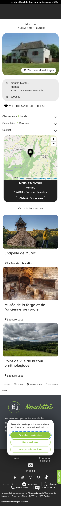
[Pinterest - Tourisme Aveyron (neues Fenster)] (38, 477)
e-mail (20, 385)
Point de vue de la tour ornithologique (23, 363)
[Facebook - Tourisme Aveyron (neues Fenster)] (14, 477)
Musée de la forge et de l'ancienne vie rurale (24, 306)
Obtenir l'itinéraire (31, 198)
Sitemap (24, 502)
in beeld (30, 471)
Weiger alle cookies (30, 449)
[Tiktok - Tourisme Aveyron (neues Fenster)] (46, 477)
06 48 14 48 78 (48, 487)
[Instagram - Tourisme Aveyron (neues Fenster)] (30, 477)
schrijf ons (12, 484)
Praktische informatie (44, 459)
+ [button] (53, 139)
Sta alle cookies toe (30, 435)
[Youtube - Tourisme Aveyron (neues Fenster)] (22, 477)
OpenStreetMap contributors (45, 178)
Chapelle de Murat (20, 253)
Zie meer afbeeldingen (40, 70)
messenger (36, 385)
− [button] (53, 144)
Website (15, 96)
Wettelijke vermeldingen (10, 502)
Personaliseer (30, 442)
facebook (53, 385)
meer (5, 391)
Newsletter (59, 477)
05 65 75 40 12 (23, 487)
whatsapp (53, 484)
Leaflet (21, 178)
